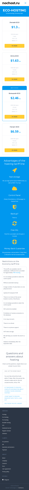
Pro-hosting (5, 420)
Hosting (4, 414)
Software (4, 433)
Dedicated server (6, 428)
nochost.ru (21, 487)
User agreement (6, 469)
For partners (5, 441)
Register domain (6, 430)
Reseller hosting (6, 422)
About (3, 458)
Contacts (4, 463)
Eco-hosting (5, 417)
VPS (3, 425)
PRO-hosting (16, 272)
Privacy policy (5, 471)
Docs (3, 466)
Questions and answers (8, 447)
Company (4, 460)
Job (3, 444)
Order (15, 46)
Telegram (6, 479)
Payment (4, 450)
